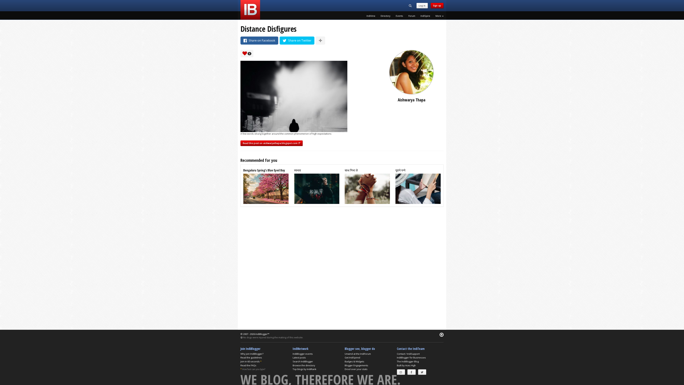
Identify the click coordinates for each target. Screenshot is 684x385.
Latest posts (299, 357)
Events (399, 15)
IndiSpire (425, 15)
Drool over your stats (356, 369)
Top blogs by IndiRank (304, 369)
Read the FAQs (248, 365)
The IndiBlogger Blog (408, 361)
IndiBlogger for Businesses (411, 357)
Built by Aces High (406, 365)
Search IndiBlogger (303, 361)
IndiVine (371, 15)
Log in (422, 5)
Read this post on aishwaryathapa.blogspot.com (270, 143)
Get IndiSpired (352, 357)
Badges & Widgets (354, 361)
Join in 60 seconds (250, 361)
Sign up (437, 5)
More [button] (439, 15)
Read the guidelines (251, 357)
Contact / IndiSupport (408, 353)
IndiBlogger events (303, 353)
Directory (385, 15)
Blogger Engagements (356, 365)
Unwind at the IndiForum (358, 353)
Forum (411, 15)
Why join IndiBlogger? (251, 353)
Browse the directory (304, 365)
